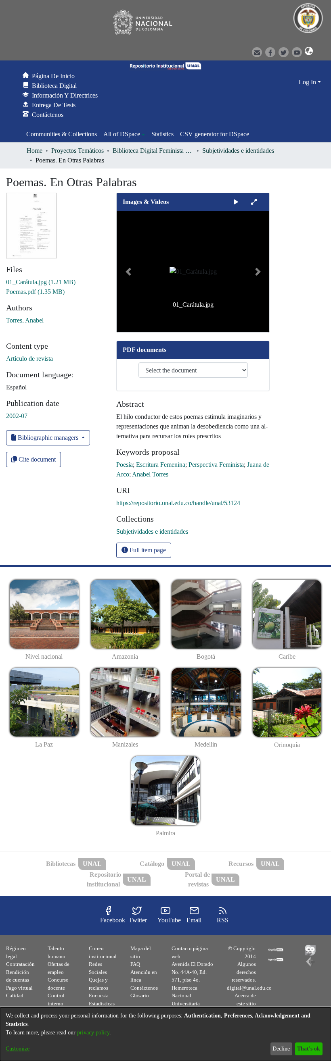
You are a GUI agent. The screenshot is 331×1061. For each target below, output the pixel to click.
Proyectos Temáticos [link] (77, 150)
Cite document (36, 459)
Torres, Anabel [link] (25, 320)
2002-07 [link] (16, 415)
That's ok (308, 1049)
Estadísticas (102, 1004)
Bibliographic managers (48, 437)
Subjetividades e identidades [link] (238, 150)
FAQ (135, 964)
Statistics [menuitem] (162, 134)
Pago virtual (19, 988)
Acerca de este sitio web (245, 1003)
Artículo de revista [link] (29, 358)
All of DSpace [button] (121, 134)
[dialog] (165, 1034)
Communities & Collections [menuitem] (61, 134)
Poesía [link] (124, 464)
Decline (281, 1049)
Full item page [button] (147, 550)
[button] (308, 51)
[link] (40, 282)
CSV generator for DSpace (214, 134)
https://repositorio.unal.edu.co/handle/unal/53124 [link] (178, 502)
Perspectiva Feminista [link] (216, 464)
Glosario (139, 995)
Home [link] (34, 150)
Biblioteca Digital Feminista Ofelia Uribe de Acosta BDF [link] (153, 150)
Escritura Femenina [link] (160, 464)
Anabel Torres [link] (150, 474)
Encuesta (99, 995)
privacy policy (93, 1033)
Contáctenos (144, 988)
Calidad (14, 995)
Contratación (20, 964)
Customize (17, 1049)
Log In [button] (308, 82)
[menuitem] (124, 134)
